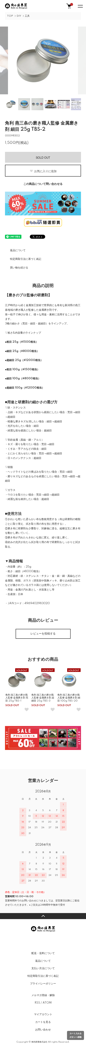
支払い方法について (43, 968)
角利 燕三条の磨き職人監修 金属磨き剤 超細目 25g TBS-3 (42, 698)
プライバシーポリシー (43, 983)
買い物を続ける (19, 267)
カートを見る (43, 1022)
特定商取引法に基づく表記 (25, 259)
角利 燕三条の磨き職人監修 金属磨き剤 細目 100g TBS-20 (68, 698)
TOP (10, 16)
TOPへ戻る (43, 916)
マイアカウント (43, 1014)
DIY (19, 16)
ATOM (47, 1002)
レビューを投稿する (43, 633)
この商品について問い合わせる (43, 184)
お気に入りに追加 (45, 171)
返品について (18, 250)
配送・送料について (43, 953)
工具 (27, 16)
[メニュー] (80, 6)
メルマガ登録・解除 (43, 995)
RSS (37, 1002)
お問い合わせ (43, 1029)
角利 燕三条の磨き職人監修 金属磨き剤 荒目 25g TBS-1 (16, 698)
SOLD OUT (43, 157)
